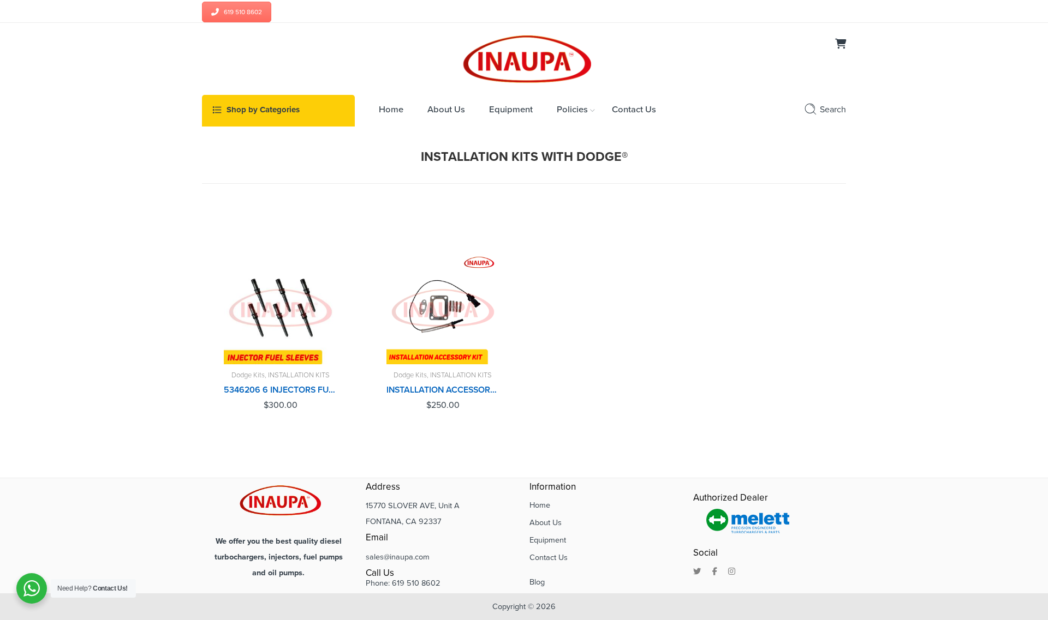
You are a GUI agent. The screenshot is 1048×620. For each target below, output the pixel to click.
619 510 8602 (243, 12)
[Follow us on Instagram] (731, 572)
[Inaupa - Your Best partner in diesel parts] (524, 58)
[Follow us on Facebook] (714, 572)
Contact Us (548, 557)
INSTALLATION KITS (299, 375)
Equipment (547, 540)
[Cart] (840, 45)
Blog (537, 582)
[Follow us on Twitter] (697, 572)
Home (539, 505)
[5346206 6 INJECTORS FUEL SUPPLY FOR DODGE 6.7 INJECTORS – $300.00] (280, 308)
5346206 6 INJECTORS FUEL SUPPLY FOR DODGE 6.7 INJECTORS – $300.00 (280, 389)
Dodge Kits (248, 375)
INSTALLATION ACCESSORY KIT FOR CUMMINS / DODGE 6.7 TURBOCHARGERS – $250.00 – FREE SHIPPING (443, 389)
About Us (545, 522)
